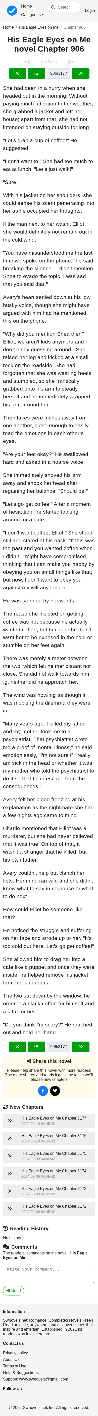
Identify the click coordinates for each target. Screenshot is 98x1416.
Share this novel (51, 1061)
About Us (11, 1359)
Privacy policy (15, 1353)
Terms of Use (14, 1366)
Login (90, 10)
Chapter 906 (75, 27)
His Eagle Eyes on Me (39, 27)
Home (26, 6)
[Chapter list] (36, 73)
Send (15, 1290)
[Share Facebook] (43, 1091)
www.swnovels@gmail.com (43, 1379)
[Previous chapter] (17, 73)
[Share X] (55, 1091)
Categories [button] (31, 15)
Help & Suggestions (21, 1372)
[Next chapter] (80, 73)
